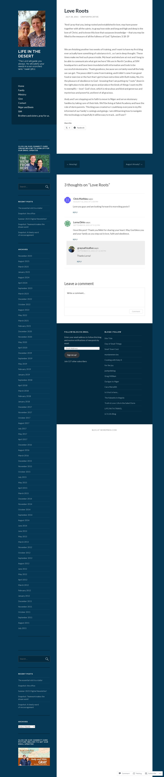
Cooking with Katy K (113, 360)
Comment (136, 311)
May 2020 (22, 342)
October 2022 (24, 304)
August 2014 (23, 520)
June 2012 (22, 569)
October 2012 (24, 552)
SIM (20, 111)
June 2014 (22, 526)
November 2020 (25, 337)
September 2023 (25, 288)
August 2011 (23, 623)
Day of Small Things (113, 344)
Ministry (22, 94)
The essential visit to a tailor (30, 208)
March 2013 (23, 542)
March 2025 (23, 266)
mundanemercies (112, 354)
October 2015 (24, 472)
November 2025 (25, 256)
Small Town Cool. (112, 349)
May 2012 (22, 574)
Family (21, 90)
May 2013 (22, 536)
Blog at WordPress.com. (104, 430)
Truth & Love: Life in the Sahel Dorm (120, 403)
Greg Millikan (110, 376)
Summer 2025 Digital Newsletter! (32, 219)
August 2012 (23, 563)
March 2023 (23, 293)
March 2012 (23, 585)
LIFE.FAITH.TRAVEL (113, 408)
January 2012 (24, 596)
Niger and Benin (25, 107)
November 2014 (25, 504)
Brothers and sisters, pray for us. (34, 115)
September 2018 (25, 380)
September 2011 (25, 617)
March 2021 (23, 320)
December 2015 (25, 461)
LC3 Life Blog (110, 414)
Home (21, 86)
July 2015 (22, 477)
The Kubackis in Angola (114, 398)
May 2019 (22, 364)
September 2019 (25, 358)
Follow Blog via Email (76, 332)
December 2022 (25, 299)
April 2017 (22, 439)
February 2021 (24, 326)
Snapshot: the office (26, 213)
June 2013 (22, 531)
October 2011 (24, 612)
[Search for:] (34, 186)
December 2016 (25, 445)
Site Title (108, 338)
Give (20, 98)
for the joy (109, 365)
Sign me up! (72, 355)
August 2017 (23, 423)
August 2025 (23, 261)
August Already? (134, 164)
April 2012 (22, 579)
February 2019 (24, 369)
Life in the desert (29, 53)
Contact (22, 103)
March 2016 (23, 455)
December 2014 (25, 499)
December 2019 (25, 353)
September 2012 (25, 558)
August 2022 (23, 310)
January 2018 (24, 401)
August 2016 (23, 450)
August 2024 (23, 277)
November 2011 (25, 606)
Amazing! (72, 164)
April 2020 (22, 347)
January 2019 (24, 374)
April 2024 (22, 283)
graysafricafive (89, 17)
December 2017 (25, 407)
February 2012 (24, 590)
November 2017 (25, 412)
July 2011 (22, 628)
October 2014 (24, 509)
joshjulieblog (110, 371)
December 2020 (25, 331)
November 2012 (25, 547)
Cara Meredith (111, 387)
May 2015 (22, 482)
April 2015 (22, 488)
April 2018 (22, 385)
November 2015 (25, 466)
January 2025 (24, 272)
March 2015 (23, 493)
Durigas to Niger (112, 381)
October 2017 (24, 418)
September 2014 (25, 515)
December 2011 (25, 601)
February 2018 (24, 396)
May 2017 (22, 434)
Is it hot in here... (111, 392)
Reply (75, 212)
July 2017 (22, 428)
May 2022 (22, 315)
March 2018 (23, 391)
